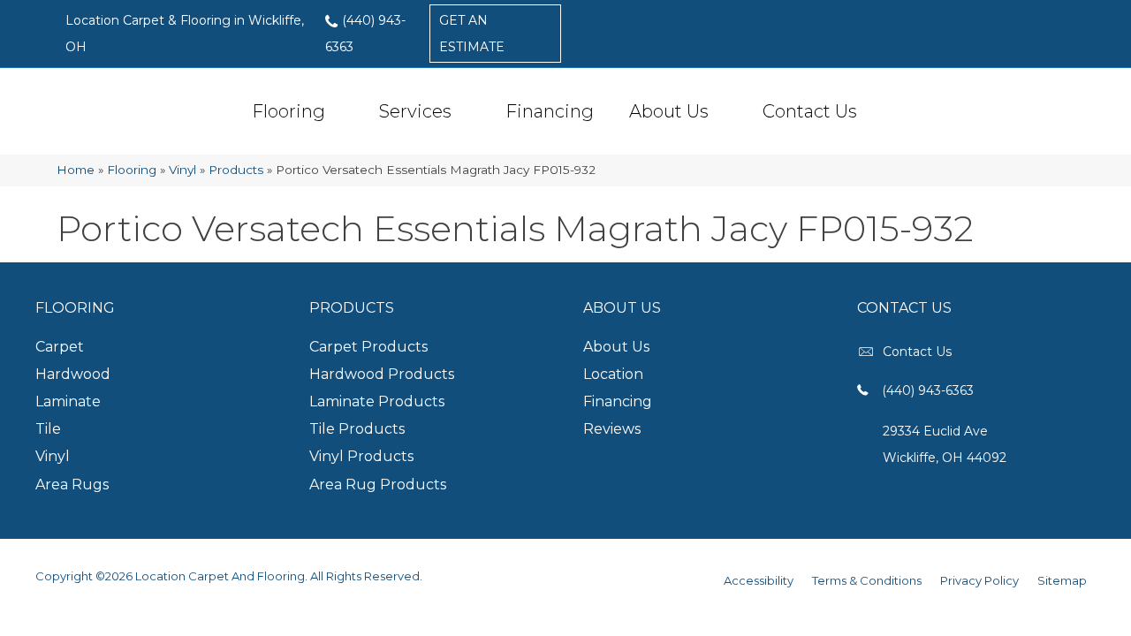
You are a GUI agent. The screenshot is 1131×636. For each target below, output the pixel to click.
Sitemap (1062, 580)
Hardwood (72, 374)
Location (613, 374)
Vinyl (182, 170)
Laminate (68, 401)
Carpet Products (368, 346)
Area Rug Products (377, 484)
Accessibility (758, 580)
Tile (48, 428)
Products (236, 170)
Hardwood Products (381, 374)
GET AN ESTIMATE (472, 33)
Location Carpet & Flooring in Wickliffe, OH (184, 33)
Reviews (612, 428)
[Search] (886, 111)
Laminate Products (376, 401)
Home (76, 170)
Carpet (59, 346)
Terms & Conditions (867, 580)
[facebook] (1024, 32)
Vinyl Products (361, 456)
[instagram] (1055, 32)
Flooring (288, 111)
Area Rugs (72, 484)
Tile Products (357, 428)
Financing (549, 111)
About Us (669, 111)
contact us (917, 352)
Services (415, 111)
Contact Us (810, 111)
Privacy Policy (979, 580)
